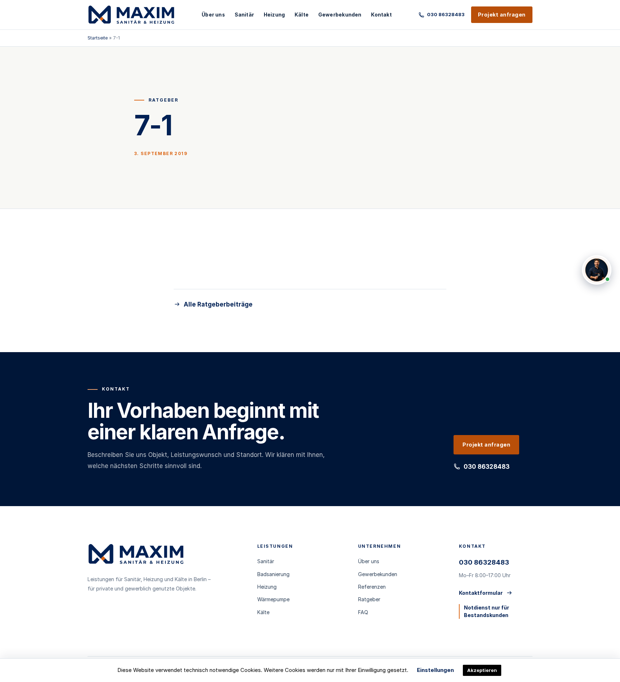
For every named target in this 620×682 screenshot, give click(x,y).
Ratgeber (369, 599)
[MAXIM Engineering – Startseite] (131, 14)
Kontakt (381, 15)
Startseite (98, 38)
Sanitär (244, 15)
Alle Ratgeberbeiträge (218, 304)
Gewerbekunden (340, 15)
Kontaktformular (481, 593)
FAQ (363, 612)
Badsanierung (273, 574)
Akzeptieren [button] (482, 670)
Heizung (274, 15)
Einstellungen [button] (435, 670)
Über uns (213, 15)
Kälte (302, 15)
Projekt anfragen (502, 14)
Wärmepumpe (273, 599)
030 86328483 (486, 466)
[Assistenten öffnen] (596, 270)
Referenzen (372, 587)
